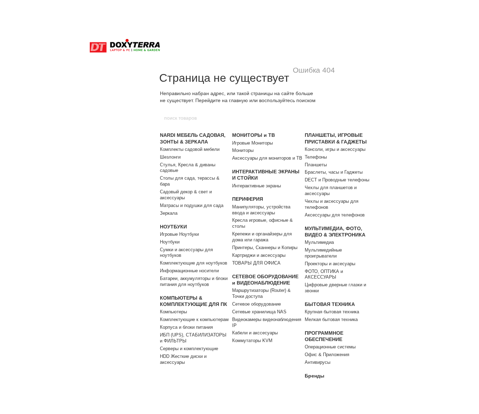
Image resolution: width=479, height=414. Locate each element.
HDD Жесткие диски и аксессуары (183, 359)
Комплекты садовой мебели (190, 149)
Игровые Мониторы (252, 143)
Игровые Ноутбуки (179, 234)
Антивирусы (317, 362)
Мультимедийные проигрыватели (323, 253)
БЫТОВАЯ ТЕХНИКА (330, 304)
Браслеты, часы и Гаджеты (334, 172)
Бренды (314, 376)
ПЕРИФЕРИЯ (247, 199)
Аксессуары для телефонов (335, 215)
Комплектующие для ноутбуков (193, 263)
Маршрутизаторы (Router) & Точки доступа (261, 293)
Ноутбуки (170, 242)
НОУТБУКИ (173, 226)
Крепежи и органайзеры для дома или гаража (262, 236)
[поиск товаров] (315, 118)
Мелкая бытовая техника (331, 319)
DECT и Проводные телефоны (337, 179)
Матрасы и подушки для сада (191, 205)
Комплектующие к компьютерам (194, 319)
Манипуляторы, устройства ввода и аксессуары (261, 209)
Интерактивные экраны (256, 185)
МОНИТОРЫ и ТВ (253, 135)
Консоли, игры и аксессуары (335, 149)
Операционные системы (330, 346)
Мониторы (243, 150)
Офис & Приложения (327, 354)
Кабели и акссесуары (255, 332)
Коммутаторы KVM (252, 340)
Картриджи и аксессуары (258, 255)
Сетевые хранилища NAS (259, 311)
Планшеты (316, 164)
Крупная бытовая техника (332, 311)
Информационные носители (189, 270)
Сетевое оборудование (256, 304)
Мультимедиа (319, 242)
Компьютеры (173, 311)
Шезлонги (170, 157)
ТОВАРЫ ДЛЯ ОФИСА (256, 263)
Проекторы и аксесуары (330, 263)
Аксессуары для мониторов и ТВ (267, 158)
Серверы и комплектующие (189, 348)
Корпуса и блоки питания (186, 327)
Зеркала (168, 213)
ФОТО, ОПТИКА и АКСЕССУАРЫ (324, 274)
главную (238, 100)
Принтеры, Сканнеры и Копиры (264, 247)
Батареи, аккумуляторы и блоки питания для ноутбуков (194, 281)
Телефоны (316, 157)
